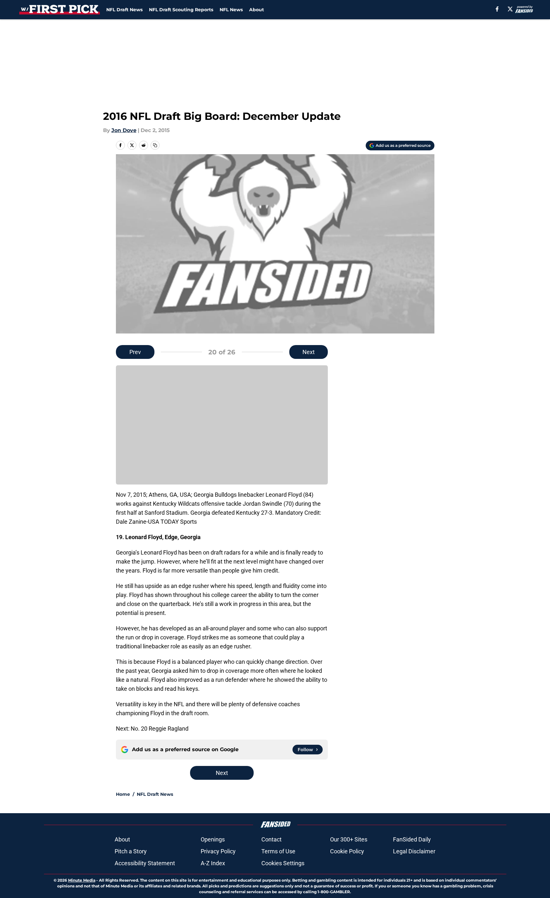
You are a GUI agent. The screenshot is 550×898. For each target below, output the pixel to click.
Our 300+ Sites (348, 839)
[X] (510, 9)
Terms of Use (278, 851)
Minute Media (81, 880)
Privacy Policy (218, 851)
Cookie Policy (347, 851)
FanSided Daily (412, 839)
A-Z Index (213, 863)
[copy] (155, 145)
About (256, 10)
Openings (213, 839)
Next (308, 352)
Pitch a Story (131, 851)
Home (123, 794)
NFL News (231, 10)
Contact (271, 839)
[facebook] (497, 9)
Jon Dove (123, 130)
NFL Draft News (124, 10)
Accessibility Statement (145, 863)
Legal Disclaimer (414, 851)
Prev (135, 352)
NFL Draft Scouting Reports (181, 10)
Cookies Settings (282, 863)
